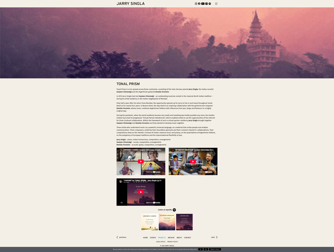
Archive (171, 238)
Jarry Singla (131, 4)
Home (145, 238)
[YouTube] (203, 4)
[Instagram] (196, 4)
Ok (200, 249)
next (213, 237)
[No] (332, 249)
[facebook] (199, 4)
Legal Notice (160, 242)
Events (153, 238)
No (206, 249)
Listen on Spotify (165, 210)
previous (122, 237)
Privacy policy (215, 249)
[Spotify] (210, 4)
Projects (162, 238)
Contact (187, 238)
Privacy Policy (172, 242)
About (179, 238)
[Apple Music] (206, 4)
